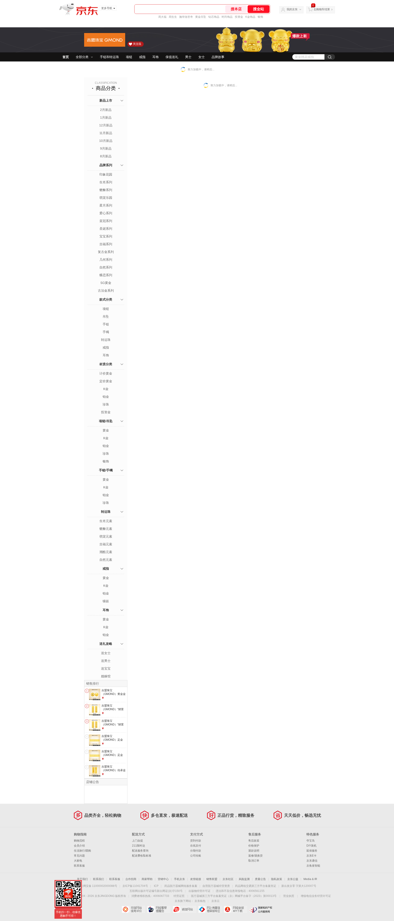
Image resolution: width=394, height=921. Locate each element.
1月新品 (105, 117)
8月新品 (105, 156)
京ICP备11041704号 (135, 886)
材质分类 (105, 364)
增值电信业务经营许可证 (316, 896)
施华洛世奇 (186, 16)
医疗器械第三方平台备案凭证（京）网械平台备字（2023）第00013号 (234, 896)
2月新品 (105, 110)
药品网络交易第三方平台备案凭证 (255, 886)
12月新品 (105, 125)
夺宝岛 (310, 840)
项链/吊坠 (106, 421)
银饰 (260, 16)
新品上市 (105, 100)
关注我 (137, 44)
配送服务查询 (140, 850)
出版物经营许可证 (199, 891)
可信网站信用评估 (133, 909)
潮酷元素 (105, 552)
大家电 (78, 860)
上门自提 (137, 840)
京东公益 (292, 879)
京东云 (215, 901)
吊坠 (106, 316)
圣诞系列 (105, 228)
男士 (188, 57)
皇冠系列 (105, 221)
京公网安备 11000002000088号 (97, 886)
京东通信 (311, 860)
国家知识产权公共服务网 (261, 909)
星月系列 (105, 205)
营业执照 (288, 896)
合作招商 (130, 879)
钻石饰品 (213, 16)
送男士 (106, 661)
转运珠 (106, 340)
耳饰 (155, 57)
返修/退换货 (255, 855)
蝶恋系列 (105, 275)
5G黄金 (106, 283)
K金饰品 (250, 16)
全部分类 (82, 57)
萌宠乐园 (105, 197)
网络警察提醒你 (159, 909)
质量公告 (260, 879)
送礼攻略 (105, 643)
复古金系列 (106, 252)
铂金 (106, 396)
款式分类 (105, 299)
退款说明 (253, 850)
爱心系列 (105, 213)
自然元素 (105, 559)
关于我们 (82, 879)
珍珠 (106, 404)
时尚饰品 (227, 16)
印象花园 (105, 174)
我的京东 (292, 9)
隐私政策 (276, 879)
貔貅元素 (105, 529)
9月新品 (105, 148)
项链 (129, 57)
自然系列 (105, 267)
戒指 (142, 57)
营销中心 (163, 879)
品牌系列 (105, 165)
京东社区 (228, 879)
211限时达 (138, 845)
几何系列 (105, 259)
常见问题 (79, 855)
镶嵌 (106, 601)
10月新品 (105, 141)
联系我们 (98, 879)
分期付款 (195, 850)
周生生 (173, 16)
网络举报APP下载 (235, 909)
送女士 (106, 653)
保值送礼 (172, 57)
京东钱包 (199, 901)
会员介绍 (79, 845)
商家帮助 (147, 879)
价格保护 (253, 845)
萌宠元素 (105, 536)
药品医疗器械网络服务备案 (180, 886)
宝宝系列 (105, 236)
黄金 (106, 430)
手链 (106, 324)
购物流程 (79, 840)
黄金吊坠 (200, 16)
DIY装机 (311, 845)
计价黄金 (105, 373)
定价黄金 (105, 381)
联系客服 (79, 865)
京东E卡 (311, 855)
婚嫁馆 (106, 676)
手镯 (106, 332)
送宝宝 (106, 668)
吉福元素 (105, 544)
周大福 (162, 16)
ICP (156, 886)
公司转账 (195, 855)
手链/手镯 (106, 470)
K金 (106, 389)
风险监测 (244, 879)
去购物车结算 (322, 9)
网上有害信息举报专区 (210, 909)
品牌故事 (218, 57)
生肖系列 (105, 182)
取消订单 (253, 860)
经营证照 (179, 896)
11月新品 (105, 133)
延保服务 (311, 850)
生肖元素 (105, 521)
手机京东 (179, 879)
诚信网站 (184, 909)
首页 (65, 57)
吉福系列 (105, 244)
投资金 (239, 16)
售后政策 (253, 840)
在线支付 (195, 845)
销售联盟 (211, 879)
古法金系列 (106, 290)
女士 (201, 57)
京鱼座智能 (313, 865)
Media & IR (310, 879)
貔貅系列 (105, 190)
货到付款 (195, 840)
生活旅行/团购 (82, 850)
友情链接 (195, 879)
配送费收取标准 (141, 855)
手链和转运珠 (109, 57)
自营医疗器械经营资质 (216, 886)
